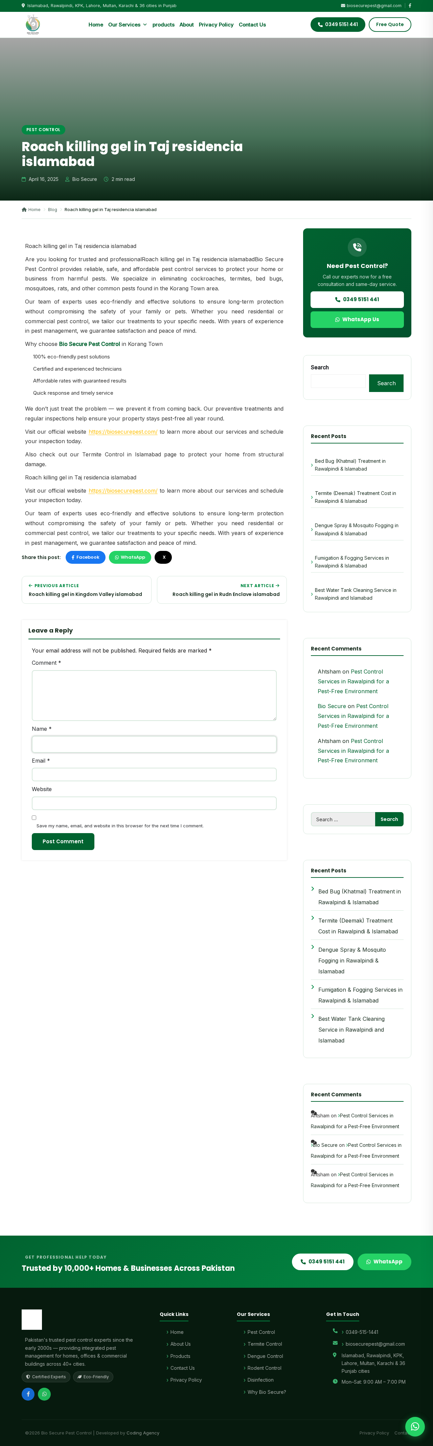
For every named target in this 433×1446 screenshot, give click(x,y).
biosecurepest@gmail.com (374, 5)
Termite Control (265, 1344)
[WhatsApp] (44, 1394)
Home (96, 24)
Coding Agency (143, 1432)
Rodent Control (264, 1368)
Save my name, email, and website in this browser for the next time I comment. (120, 825)
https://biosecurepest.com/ (123, 431)
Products (180, 1356)
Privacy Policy (216, 24)
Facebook (87, 557)
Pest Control (43, 129)
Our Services (124, 24)
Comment (46, 662)
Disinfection (261, 1380)
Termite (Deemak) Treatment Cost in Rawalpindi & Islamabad (355, 497)
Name (42, 728)
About (187, 24)
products (164, 24)
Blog (52, 209)
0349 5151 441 (361, 299)
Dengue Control (265, 1356)
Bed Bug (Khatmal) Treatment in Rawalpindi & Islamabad (350, 465)
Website (42, 789)
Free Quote (390, 24)
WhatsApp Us (360, 319)
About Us (180, 1344)
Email (41, 760)
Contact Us (252, 24)
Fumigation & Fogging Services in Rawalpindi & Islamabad (352, 562)
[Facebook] (28, 1394)
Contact (402, 1432)
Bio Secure (332, 706)
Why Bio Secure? (267, 1392)
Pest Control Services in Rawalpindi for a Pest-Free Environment (353, 681)
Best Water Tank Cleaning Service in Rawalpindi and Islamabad (355, 594)
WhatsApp (133, 557)
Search (320, 367)
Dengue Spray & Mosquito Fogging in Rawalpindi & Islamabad (356, 529)
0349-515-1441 (362, 1332)
